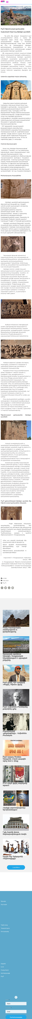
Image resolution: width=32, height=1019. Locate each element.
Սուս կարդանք (5, 931)
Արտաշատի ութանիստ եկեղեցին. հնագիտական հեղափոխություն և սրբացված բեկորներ (15, 657)
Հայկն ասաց (4, 925)
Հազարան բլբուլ (5, 928)
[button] (7, 2)
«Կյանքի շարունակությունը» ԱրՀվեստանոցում (14, 809)
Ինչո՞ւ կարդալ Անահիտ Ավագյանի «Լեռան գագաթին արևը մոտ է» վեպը (14, 759)
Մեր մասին (4, 904)
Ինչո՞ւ (2, 976)
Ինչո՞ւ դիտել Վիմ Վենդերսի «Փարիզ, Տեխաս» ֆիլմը (14, 683)
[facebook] (16, 997)
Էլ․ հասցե (8, 1008)
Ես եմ (2, 967)
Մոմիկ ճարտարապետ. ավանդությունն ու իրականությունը (12, 630)
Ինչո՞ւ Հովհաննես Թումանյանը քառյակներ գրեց (15, 708)
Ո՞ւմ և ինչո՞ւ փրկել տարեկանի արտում (15, 784)
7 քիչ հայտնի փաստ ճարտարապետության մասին (14, 833)
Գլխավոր (3, 901)
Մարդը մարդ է (5, 970)
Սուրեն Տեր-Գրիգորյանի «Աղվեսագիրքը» (13, 857)
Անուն (7, 1000)
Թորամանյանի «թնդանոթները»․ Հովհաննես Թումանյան (15, 733)
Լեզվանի (3, 963)
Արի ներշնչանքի (5, 973)
